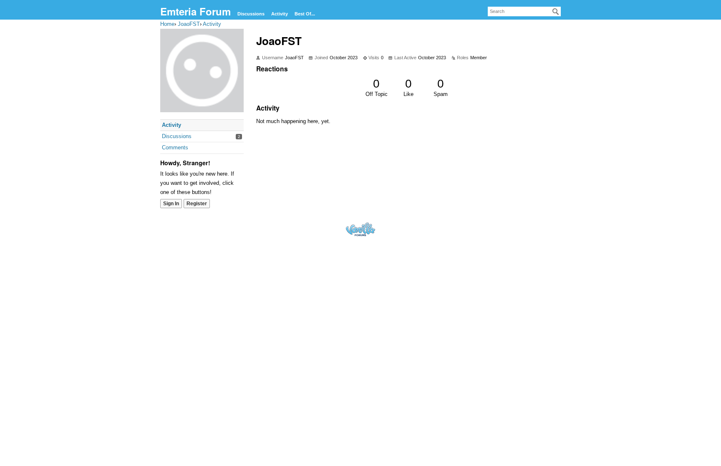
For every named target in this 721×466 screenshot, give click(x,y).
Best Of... (305, 13)
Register (197, 204)
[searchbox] (524, 11)
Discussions (251, 13)
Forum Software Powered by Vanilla (360, 229)
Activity (279, 13)
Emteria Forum (195, 11)
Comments (175, 147)
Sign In (171, 204)
